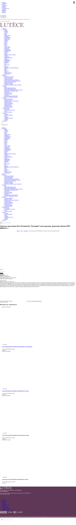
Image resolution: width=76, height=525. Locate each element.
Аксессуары (4, 5)
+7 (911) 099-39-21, (3, 16)
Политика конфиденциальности (8, 509)
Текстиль (4, 9)
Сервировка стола (5, 8)
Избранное (4, 10)
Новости (4, 505)
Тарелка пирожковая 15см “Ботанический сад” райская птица (17, 346)
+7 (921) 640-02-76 (3, 17)
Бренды (3, 4)
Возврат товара (5, 507)
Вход (1, 14)
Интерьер (4, 6)
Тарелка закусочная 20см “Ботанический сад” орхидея (15, 435)
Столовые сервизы (34, 301)
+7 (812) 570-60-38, (3, 15)
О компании (4, 3)
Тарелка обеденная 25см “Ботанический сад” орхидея (15, 390)
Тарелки (40, 301)
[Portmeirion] (20, 301)
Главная (3, 2)
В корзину (2, 274)
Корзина (3, 11)
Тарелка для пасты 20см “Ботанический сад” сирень (15, 479)
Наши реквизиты (5, 506)
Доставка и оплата (4, 302)
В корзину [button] (4, 350)
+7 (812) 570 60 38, (3, 490)
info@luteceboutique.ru (4, 491)
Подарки (4, 7)
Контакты (4, 12)
